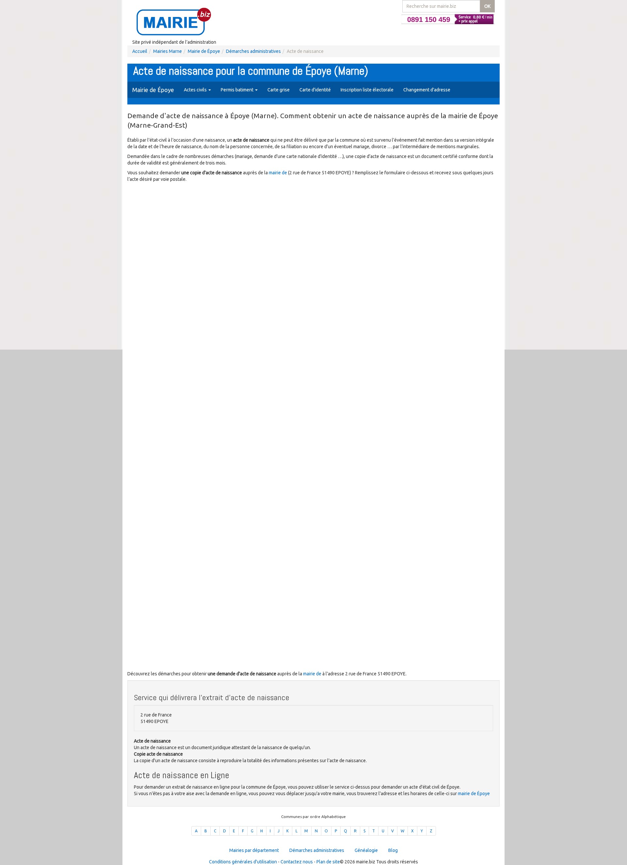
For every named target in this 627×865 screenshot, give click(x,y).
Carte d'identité (315, 89)
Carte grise (278, 89)
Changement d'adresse (426, 89)
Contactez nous (297, 861)
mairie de (278, 172)
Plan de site (328, 861)
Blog (393, 850)
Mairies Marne (167, 51)
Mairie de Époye (204, 51)
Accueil (139, 51)
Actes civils (196, 89)
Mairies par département (254, 850)
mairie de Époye (474, 793)
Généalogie (366, 850)
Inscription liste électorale (367, 89)
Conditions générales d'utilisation (243, 861)
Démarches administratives (253, 51)
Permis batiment (237, 89)
